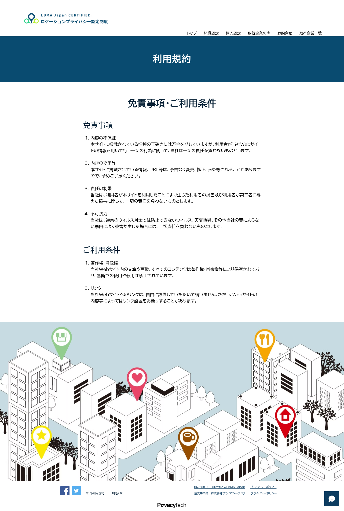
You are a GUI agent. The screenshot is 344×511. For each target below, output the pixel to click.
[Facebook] (65, 490)
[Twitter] (76, 490)
